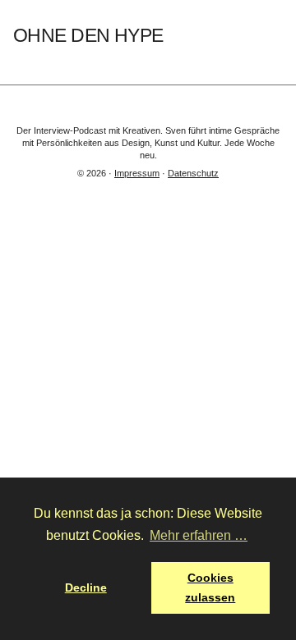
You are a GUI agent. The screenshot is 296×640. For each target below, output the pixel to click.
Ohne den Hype (88, 35)
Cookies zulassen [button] (210, 587)
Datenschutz (193, 173)
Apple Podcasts (205, 35)
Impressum (137, 173)
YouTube (229, 35)
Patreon (276, 35)
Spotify (181, 35)
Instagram (252, 35)
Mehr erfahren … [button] (198, 535)
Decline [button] (86, 587)
